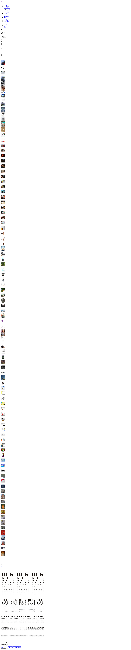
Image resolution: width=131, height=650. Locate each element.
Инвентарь (6, 6)
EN (1, 1)
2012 (8, 10)
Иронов (6, 20)
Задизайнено (7, 8)
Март (8, 12)
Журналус (6, 21)
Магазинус (6, 16)
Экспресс (6, 19)
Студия (5, 13)
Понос (8, 9)
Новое (5, 5)
